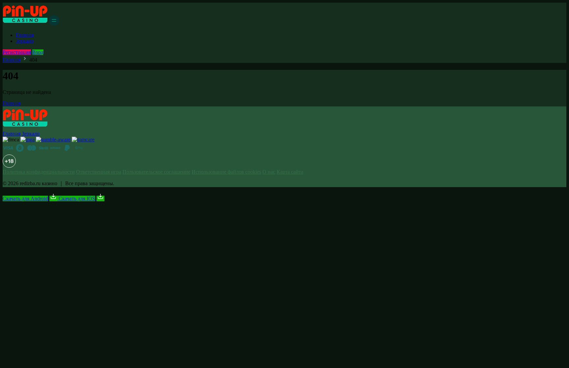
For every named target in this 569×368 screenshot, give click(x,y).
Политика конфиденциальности (39, 172)
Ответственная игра (98, 172)
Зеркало (25, 41)
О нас (268, 172)
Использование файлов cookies (226, 172)
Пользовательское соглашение (156, 172)
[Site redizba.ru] (25, 24)
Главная (25, 35)
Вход (37, 52)
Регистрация (17, 52)
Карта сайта (290, 172)
